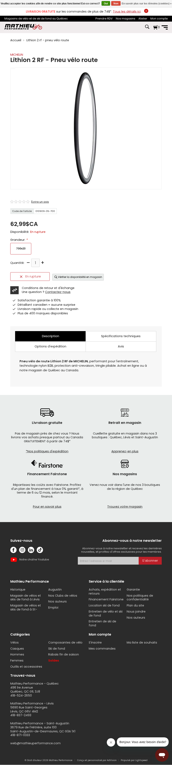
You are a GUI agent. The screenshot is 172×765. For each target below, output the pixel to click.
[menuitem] (104, 19)
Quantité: (17, 263)
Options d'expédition (50, 346)
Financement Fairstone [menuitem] (106, 599)
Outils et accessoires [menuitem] (26, 666)
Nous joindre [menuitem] (136, 611)
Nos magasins (125, 18)
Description (50, 336)
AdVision (112, 760)
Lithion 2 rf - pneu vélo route (47, 40)
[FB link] (13, 550)
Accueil (15, 40)
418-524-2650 (21, 695)
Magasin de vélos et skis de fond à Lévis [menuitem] (25, 597)
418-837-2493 (20, 715)
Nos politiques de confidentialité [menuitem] (140, 597)
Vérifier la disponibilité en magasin (80, 277)
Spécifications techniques (121, 336)
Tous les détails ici (127, 11)
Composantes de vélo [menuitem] (65, 642)
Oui (106, 3)
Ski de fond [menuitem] (56, 648)
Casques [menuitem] (17, 648)
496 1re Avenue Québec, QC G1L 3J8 (25, 689)
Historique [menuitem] (17, 589)
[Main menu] (165, 27)
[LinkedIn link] (31, 550)
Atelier (142, 18)
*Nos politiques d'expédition (47, 451)
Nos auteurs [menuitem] (57, 601)
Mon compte (159, 18)
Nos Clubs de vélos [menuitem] (62, 595)
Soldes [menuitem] (53, 660)
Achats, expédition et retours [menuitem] (105, 591)
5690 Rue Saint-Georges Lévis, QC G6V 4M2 (28, 709)
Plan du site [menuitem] (135, 605)
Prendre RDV (104, 18)
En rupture (33, 276)
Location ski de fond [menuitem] (104, 605)
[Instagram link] (22, 550)
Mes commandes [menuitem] (102, 648)
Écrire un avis (40, 202)
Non (115, 3)
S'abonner (150, 561)
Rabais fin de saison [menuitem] (63, 654)
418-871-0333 (20, 735)
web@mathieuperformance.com (35, 743)
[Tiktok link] (40, 550)
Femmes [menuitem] (16, 660)
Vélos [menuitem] (14, 642)
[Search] (147, 29)
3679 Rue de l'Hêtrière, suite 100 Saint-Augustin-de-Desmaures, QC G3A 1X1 (42, 729)
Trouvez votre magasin (124, 506)
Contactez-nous (57, 292)
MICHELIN (16, 55)
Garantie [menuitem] (133, 589)
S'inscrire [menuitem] (95, 642)
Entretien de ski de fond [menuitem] (102, 623)
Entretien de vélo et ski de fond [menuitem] (105, 613)
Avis (121, 346)
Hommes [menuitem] (17, 654)
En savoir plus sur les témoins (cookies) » (147, 3)
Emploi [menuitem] (53, 607)
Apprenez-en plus (124, 451)
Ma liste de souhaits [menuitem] (142, 642)
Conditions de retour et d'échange (48, 288)
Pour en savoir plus (47, 506)
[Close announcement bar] (146, 11)
